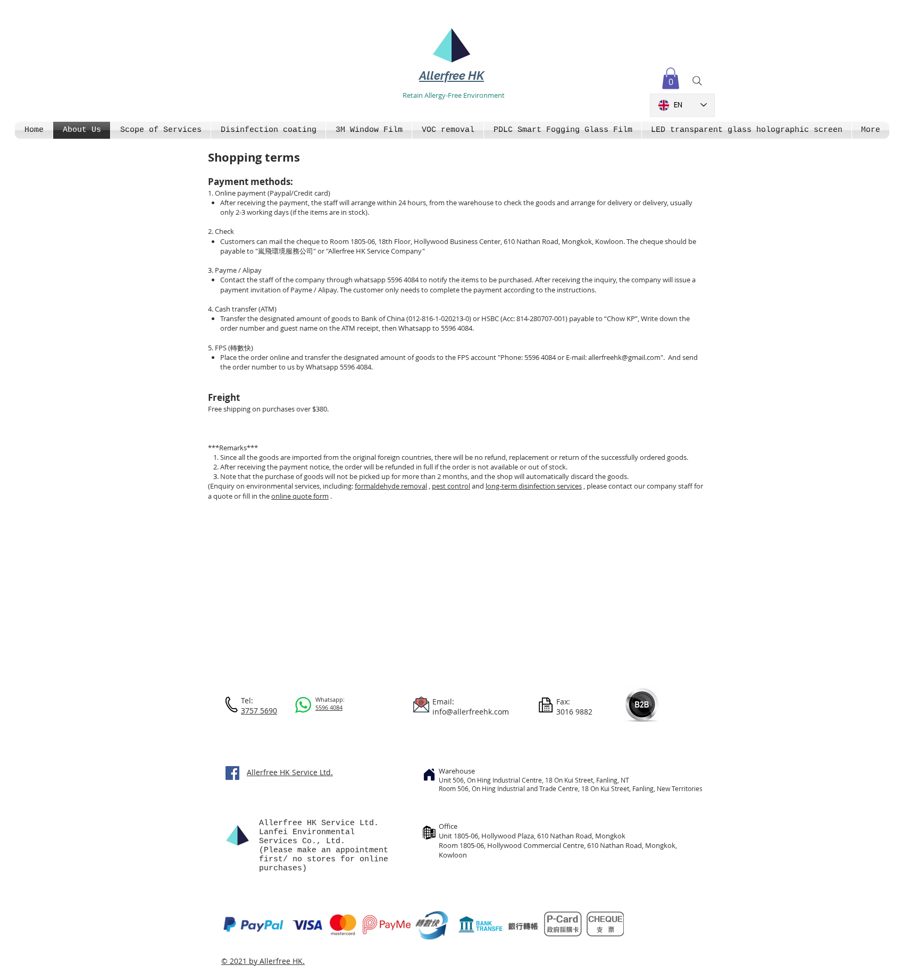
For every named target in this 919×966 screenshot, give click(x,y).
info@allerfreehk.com (470, 712)
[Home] (429, 775)
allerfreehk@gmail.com (624, 357)
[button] (671, 78)
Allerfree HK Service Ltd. (290, 772)
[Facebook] (232, 773)
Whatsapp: (330, 699)
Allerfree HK (451, 75)
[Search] (697, 81)
